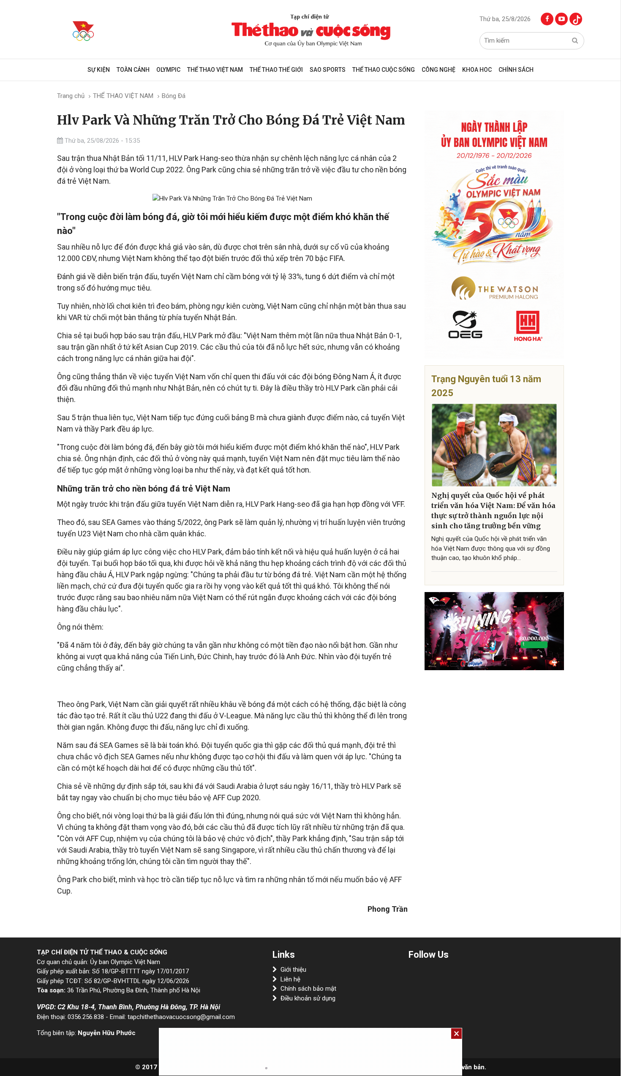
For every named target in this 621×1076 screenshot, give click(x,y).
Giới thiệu (293, 969)
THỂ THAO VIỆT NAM (215, 69)
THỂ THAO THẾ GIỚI (276, 69)
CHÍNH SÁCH (516, 69)
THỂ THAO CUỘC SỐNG (383, 69)
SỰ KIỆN (98, 69)
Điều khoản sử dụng (308, 998)
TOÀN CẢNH (133, 69)
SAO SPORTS (328, 69)
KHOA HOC (477, 69)
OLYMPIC (168, 69)
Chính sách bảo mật (308, 988)
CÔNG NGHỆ (438, 69)
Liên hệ (290, 979)
